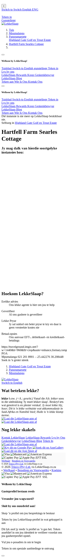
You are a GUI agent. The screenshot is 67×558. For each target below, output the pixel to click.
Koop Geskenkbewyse (40, 75)
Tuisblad (6, 68)
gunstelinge (41, 68)
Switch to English (23, 68)
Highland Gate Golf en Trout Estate (30, 40)
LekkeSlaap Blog (11, 78)
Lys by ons (7, 71)
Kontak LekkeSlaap (13, 437)
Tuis (11, 30)
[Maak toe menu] (2, 54)
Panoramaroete (17, 36)
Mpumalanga (16, 33)
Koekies (56, 470)
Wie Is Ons (21, 81)
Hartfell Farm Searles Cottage (26, 44)
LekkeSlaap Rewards (14, 75)
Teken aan (7, 81)
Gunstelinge (8, 20)
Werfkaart (5, 461)
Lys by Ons (58, 437)
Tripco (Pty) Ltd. (16, 464)
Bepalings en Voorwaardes (23, 461)
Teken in (53, 68)
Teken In (48, 441)
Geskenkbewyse (11, 441)
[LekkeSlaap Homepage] (9, 23)
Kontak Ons (35, 81)
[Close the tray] (2, 555)
